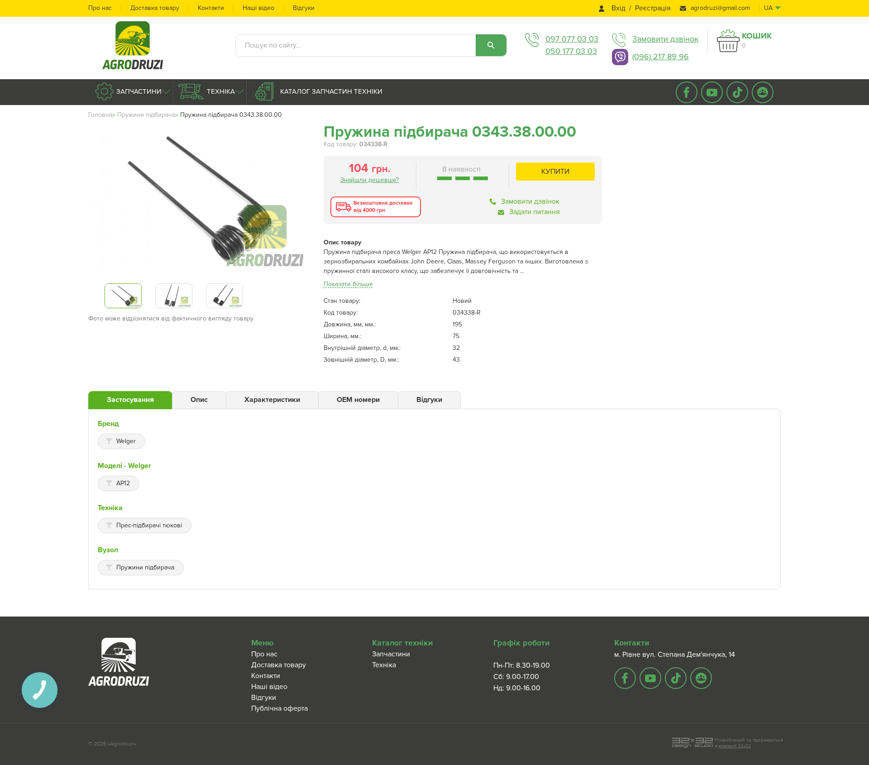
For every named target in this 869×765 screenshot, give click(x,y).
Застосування (130, 399)
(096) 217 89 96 (660, 57)
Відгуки (304, 8)
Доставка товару (154, 8)
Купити (555, 171)
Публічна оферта (279, 708)
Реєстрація (653, 8)
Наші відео (258, 8)
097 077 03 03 (571, 39)
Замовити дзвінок (665, 39)
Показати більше (348, 284)
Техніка (220, 91)
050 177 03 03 (571, 51)
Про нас (100, 8)
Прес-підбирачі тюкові (149, 525)
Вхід (618, 8)
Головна (100, 115)
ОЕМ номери (358, 399)
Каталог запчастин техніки (330, 91)
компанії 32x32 (735, 745)
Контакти (211, 8)
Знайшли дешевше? (369, 180)
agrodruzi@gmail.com (720, 8)
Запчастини (138, 91)
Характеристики (272, 399)
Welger (126, 441)
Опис (199, 399)
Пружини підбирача (146, 115)
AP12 (123, 483)
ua (768, 8)
